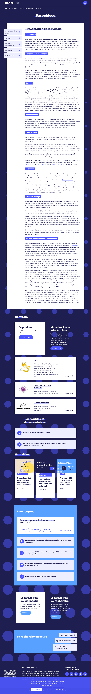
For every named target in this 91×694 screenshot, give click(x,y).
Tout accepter (36, 689)
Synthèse (47, 530)
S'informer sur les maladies (26, 8)
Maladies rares (13, 8)
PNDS (23, 530)
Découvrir (25, 612)
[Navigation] (85, 3)
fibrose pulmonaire (67, 180)
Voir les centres (26, 337)
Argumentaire (34, 530)
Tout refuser (47, 689)
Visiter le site (56, 348)
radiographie (29, 164)
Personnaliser (58, 689)
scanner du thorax (41, 164)
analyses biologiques (57, 164)
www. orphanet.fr (74, 245)
